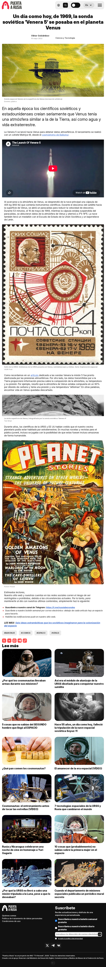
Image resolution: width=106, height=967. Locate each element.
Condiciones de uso (11, 921)
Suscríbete (65, 908)
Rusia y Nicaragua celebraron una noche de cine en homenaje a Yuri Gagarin (23, 850)
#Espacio (41, 633)
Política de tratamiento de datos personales (22, 918)
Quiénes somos (9, 915)
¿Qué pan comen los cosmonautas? (24, 768)
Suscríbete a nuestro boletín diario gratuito (76, 928)
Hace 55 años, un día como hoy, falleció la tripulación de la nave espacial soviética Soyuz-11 (79, 728)
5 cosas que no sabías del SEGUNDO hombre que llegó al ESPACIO (24, 726)
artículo (35, 375)
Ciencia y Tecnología (65, 38)
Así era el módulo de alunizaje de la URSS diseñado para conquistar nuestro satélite (79, 684)
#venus (55, 633)
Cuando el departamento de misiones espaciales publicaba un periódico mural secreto (79, 894)
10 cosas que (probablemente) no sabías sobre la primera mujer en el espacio (76, 850)
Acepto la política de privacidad (70, 939)
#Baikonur (9, 633)
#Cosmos (25, 633)
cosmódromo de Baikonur (55, 134)
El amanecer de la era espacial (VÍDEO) (78, 768)
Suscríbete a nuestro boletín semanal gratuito (77, 921)
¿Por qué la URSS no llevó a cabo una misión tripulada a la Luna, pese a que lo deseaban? (26, 894)
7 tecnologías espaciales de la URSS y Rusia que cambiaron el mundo (78, 807)
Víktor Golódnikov (40, 35)
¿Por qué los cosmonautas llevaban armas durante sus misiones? (24, 682)
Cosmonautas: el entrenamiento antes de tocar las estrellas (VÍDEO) (25, 807)
